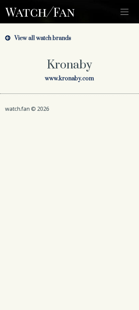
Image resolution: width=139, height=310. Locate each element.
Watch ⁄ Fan (40, 11)
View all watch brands (40, 38)
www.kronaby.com (69, 78)
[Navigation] (124, 11)
